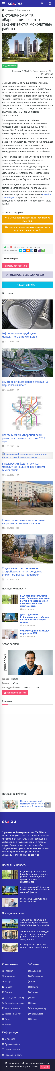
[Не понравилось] (11, 247)
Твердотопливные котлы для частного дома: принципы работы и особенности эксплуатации (34, 935)
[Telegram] (31, 250)
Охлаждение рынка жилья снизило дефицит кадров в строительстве (27, 229)
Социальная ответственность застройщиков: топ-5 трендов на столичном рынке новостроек (22, 571)
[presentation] (7, 805)
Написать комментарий (16, 265)
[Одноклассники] (28, 250)
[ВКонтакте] (24, 250)
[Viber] (39, 250)
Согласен (45, 1067)
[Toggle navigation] (50, 3)
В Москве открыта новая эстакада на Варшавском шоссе (25, 383)
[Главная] (3, 10)
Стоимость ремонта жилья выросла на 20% (34, 632)
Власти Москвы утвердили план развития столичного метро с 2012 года (23, 438)
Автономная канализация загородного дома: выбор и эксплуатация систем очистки (35, 922)
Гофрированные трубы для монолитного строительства (19, 335)
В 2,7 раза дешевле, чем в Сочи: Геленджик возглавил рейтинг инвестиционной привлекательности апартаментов (35, 601)
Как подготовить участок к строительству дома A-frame (34, 945)
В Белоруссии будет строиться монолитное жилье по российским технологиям (23, 467)
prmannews (12, 250)
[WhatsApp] (43, 250)
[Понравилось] (5, 247)
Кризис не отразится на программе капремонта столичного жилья (24, 521)
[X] (35, 250)
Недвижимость (9, 65)
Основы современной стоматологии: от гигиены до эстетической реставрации (34, 804)
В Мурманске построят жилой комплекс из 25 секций (28, 219)
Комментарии (11, 258)
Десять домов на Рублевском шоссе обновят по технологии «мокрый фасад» (34, 618)
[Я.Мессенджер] (20, 250)
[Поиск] (42, 3)
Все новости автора (16, 692)
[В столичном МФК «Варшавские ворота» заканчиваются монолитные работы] (27, 47)
